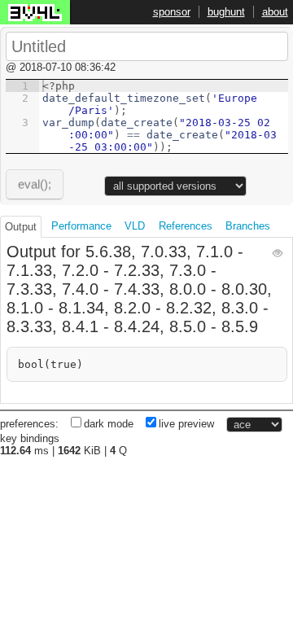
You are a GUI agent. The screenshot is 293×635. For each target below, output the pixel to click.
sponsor (171, 12)
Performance (81, 226)
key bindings (29, 438)
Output (21, 227)
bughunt (226, 12)
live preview (186, 424)
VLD (135, 226)
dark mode (108, 424)
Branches (247, 226)
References (185, 226)
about (275, 12)
